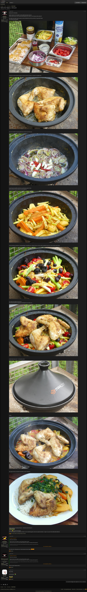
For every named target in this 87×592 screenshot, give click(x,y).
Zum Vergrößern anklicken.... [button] (47, 546)
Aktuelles (11, 2)
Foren (7, 2)
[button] (13, 3)
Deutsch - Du (13, 589)
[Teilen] (84, 11)
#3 (85, 553)
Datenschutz (74, 589)
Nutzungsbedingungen (67, 589)
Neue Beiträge (3, 4)
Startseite (2, 2)
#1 (85, 11)
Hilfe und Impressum (79, 589)
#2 (85, 536)
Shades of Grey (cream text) (5, 589)
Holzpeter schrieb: (12, 538)
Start (84, 589)
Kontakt (62, 589)
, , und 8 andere (18, 533)
